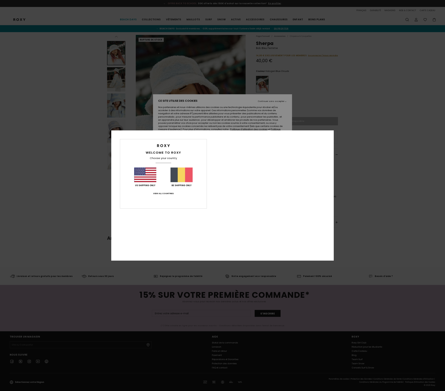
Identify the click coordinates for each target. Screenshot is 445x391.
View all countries (163, 193)
